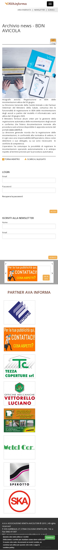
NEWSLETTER (39, 10)
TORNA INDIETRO (12, 159)
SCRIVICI (51, 10)
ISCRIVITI (52, 257)
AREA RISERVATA (24, 10)
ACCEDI (53, 211)
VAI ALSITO (46, 277)
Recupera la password (12, 196)
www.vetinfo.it (15, 129)
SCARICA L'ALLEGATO (36, 159)
